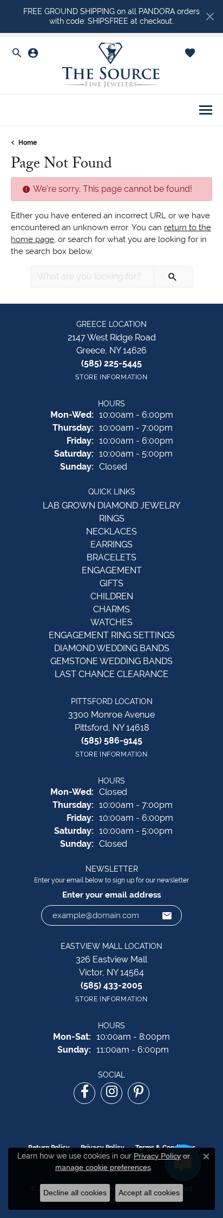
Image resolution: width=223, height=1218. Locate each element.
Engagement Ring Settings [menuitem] (112, 635)
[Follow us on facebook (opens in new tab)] (84, 1093)
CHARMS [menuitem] (111, 609)
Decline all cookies (75, 1192)
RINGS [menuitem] (111, 518)
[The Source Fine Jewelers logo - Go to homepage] (111, 65)
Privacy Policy (157, 1156)
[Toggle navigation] (205, 110)
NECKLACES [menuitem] (111, 531)
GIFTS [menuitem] (111, 583)
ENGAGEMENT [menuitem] (112, 570)
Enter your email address (111, 894)
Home (27, 142)
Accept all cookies (149, 1192)
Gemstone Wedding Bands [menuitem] (111, 661)
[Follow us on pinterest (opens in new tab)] (138, 1093)
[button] (17, 53)
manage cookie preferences (103, 1167)
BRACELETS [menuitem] (111, 557)
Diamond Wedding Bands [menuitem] (111, 648)
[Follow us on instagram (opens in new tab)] (111, 1093)
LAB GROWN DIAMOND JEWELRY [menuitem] (111, 505)
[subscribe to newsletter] (167, 915)
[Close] (210, 16)
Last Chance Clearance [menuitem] (111, 674)
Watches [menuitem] (111, 622)
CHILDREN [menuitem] (111, 596)
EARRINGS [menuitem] (111, 544)
